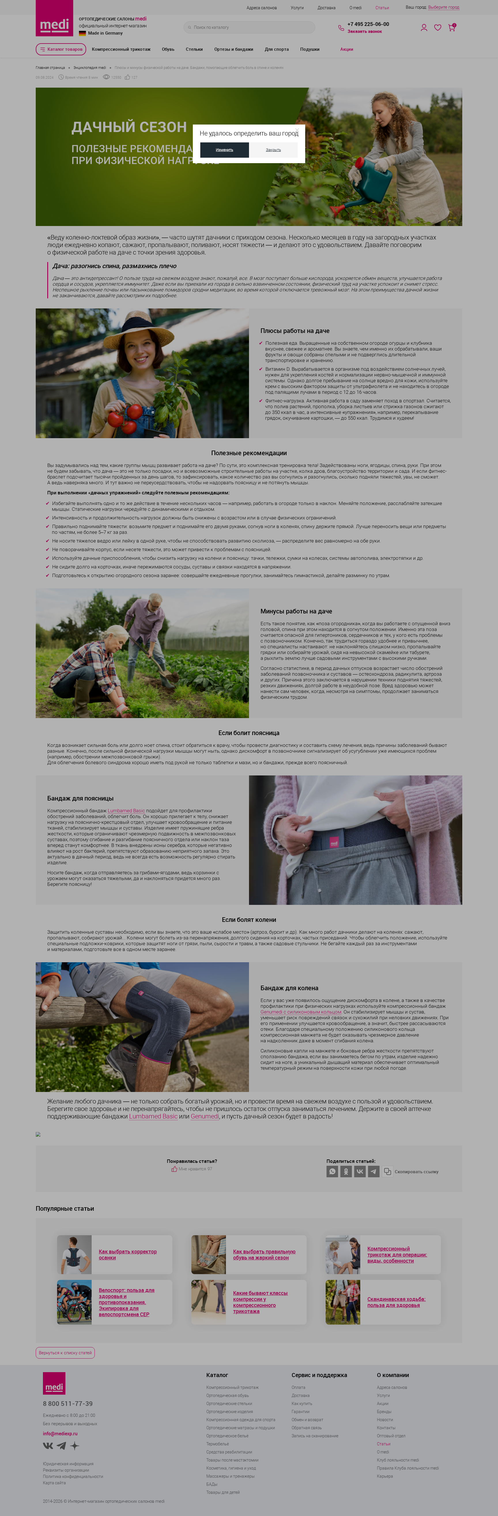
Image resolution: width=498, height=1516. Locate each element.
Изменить (224, 150)
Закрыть (273, 150)
